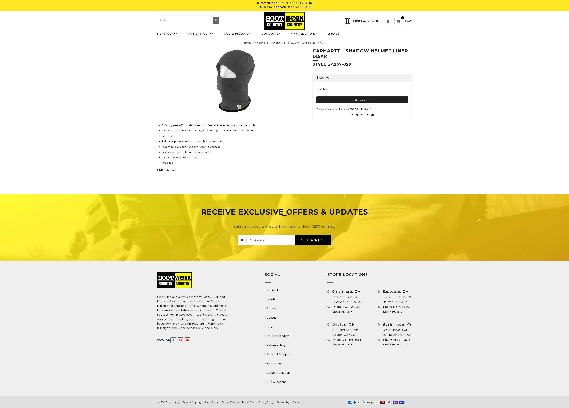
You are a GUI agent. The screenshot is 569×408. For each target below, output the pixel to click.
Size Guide (274, 363)
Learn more (341, 311)
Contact (272, 317)
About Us (273, 290)
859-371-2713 (401, 339)
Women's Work (199, 33)
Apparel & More (303, 33)
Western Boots (236, 33)
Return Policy (276, 345)
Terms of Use (248, 402)
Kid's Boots (269, 33)
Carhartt (261, 43)
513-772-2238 (351, 307)
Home (247, 43)
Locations (273, 299)
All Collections (276, 382)
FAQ (270, 327)
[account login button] (388, 21)
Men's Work (166, 33)
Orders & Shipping (279, 354)
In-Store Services (278, 336)
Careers (272, 308)
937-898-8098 (352, 339)
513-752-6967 (402, 307)
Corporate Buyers (278, 372)
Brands (334, 33)
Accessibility (283, 402)
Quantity (321, 89)
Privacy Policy (266, 402)
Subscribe (313, 240)
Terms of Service (230, 402)
